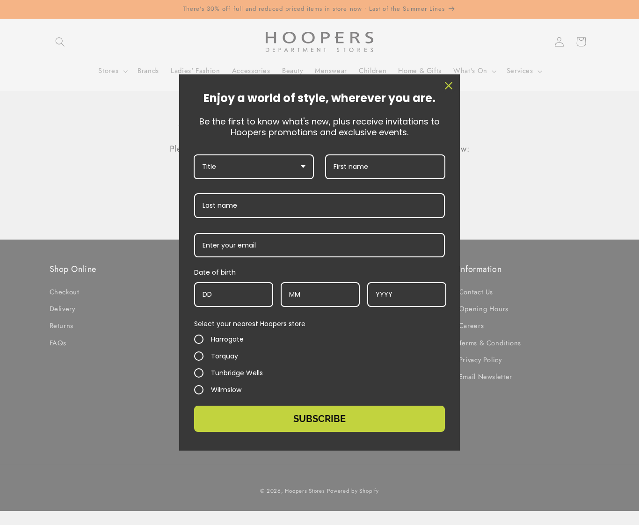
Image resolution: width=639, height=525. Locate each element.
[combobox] (254, 166)
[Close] (448, 85)
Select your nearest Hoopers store (249, 323)
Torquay (224, 356)
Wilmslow (226, 389)
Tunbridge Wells (237, 373)
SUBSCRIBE (319, 418)
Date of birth (215, 272)
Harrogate (227, 339)
